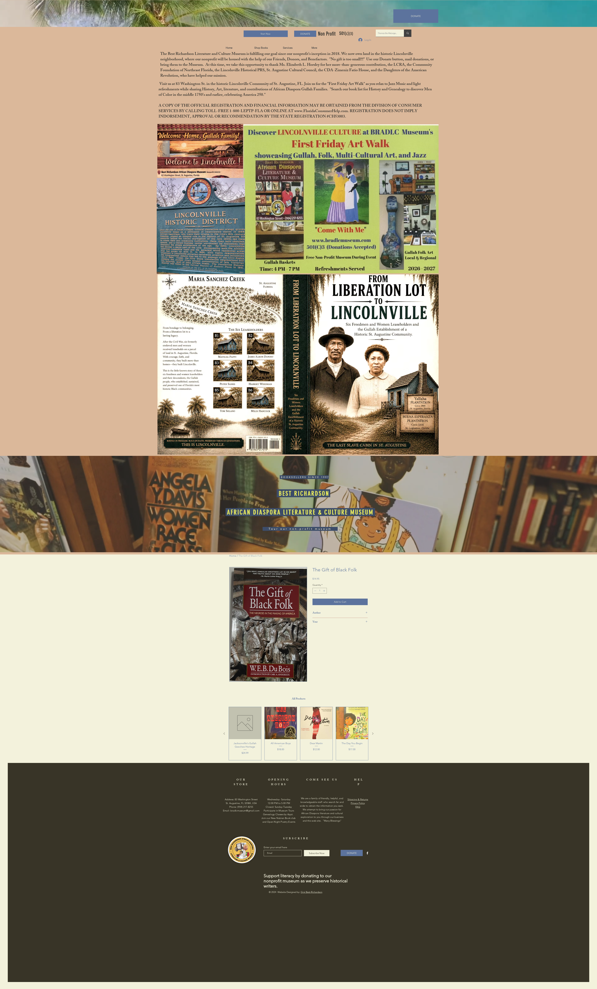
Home (232, 555)
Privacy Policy (358, 803)
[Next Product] (373, 733)
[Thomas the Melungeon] (407, 33)
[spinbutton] (319, 590)
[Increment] (324, 590)
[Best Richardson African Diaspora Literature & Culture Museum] (367, 853)
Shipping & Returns (357, 799)
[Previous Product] (224, 733)
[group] (298, 734)
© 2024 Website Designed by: (295, 892)
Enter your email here (275, 847)
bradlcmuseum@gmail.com (245, 810)
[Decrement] (315, 590)
